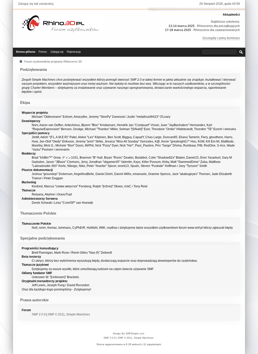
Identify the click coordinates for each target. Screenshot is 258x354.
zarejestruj (46, 4)
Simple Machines (78, 314)
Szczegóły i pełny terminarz (221, 38)
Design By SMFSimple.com (128, 333)
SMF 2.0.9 (39, 314)
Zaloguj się (25, 4)
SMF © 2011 (56, 314)
